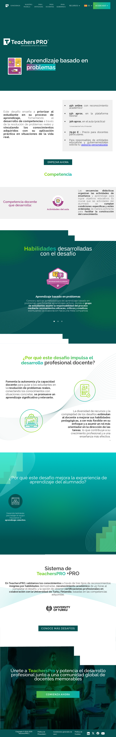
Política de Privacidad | (42, 733)
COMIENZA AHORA (58, 694)
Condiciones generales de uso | (62, 733)
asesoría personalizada (94, 144)
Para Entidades (38, 6)
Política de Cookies (78, 733)
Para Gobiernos (61, 6)
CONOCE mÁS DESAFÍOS (58, 628)
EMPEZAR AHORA (58, 162)
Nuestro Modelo (28, 6)
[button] (74, 5)
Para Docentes (50, 6)
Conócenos (15, 5)
